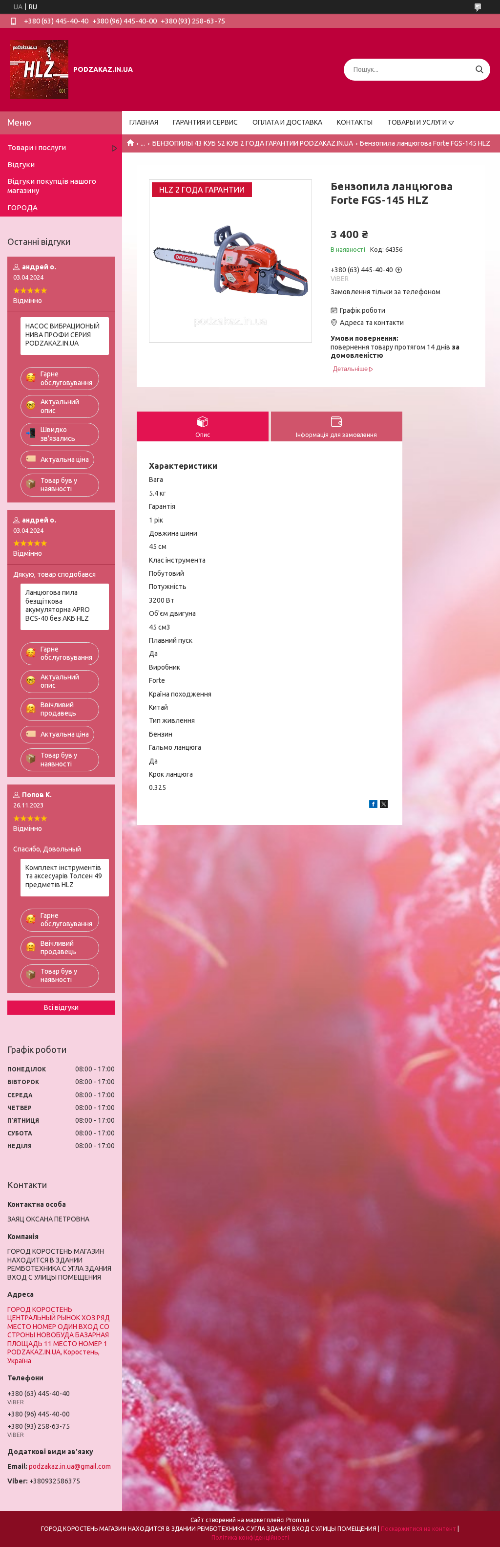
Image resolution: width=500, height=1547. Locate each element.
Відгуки (21, 164)
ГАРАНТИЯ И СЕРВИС (205, 122)
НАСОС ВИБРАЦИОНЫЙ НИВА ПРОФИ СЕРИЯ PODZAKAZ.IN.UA (62, 334)
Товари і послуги (36, 147)
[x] (384, 805)
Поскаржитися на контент (418, 1528)
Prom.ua (298, 1520)
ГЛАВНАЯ (143, 122)
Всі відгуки (61, 1007)
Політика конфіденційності (250, 1537)
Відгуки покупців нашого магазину (51, 186)
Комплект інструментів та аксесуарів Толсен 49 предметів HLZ (63, 876)
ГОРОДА (22, 207)
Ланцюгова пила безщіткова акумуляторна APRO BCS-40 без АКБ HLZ (57, 605)
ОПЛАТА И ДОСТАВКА (287, 122)
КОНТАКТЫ (355, 122)
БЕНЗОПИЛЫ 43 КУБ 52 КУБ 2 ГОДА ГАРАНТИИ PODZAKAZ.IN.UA (252, 143)
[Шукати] (479, 70)
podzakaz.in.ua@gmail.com (70, 1466)
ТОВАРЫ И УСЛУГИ (417, 122)
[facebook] (373, 805)
